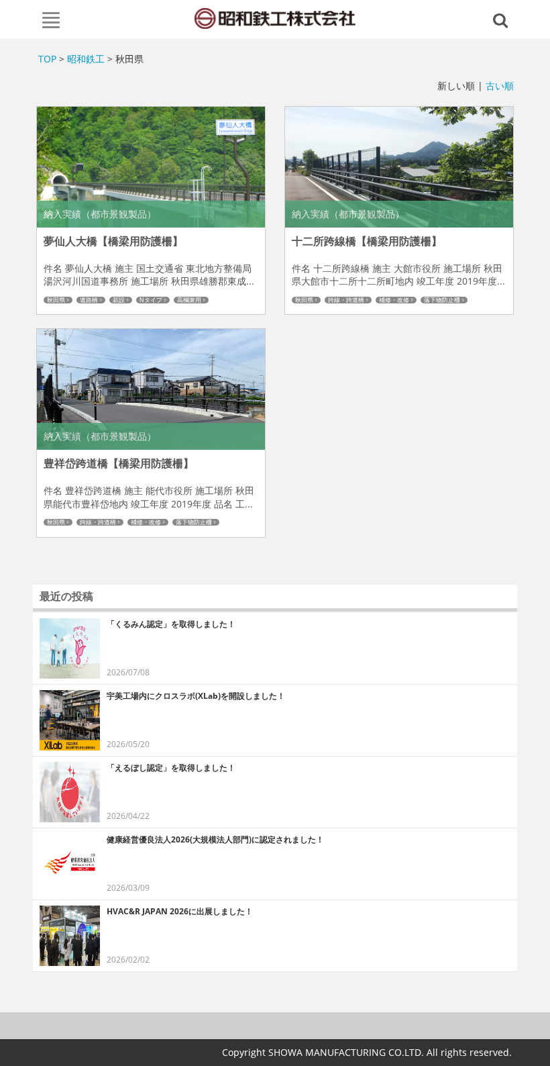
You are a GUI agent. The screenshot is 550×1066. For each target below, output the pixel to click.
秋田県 (56, 300)
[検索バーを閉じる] (502, 19)
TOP (47, 58)
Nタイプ (151, 300)
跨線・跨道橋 (346, 300)
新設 (119, 300)
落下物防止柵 (442, 300)
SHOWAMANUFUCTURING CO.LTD (275, 18)
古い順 (500, 85)
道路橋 (89, 300)
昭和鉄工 (86, 58)
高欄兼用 (189, 300)
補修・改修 (394, 300)
